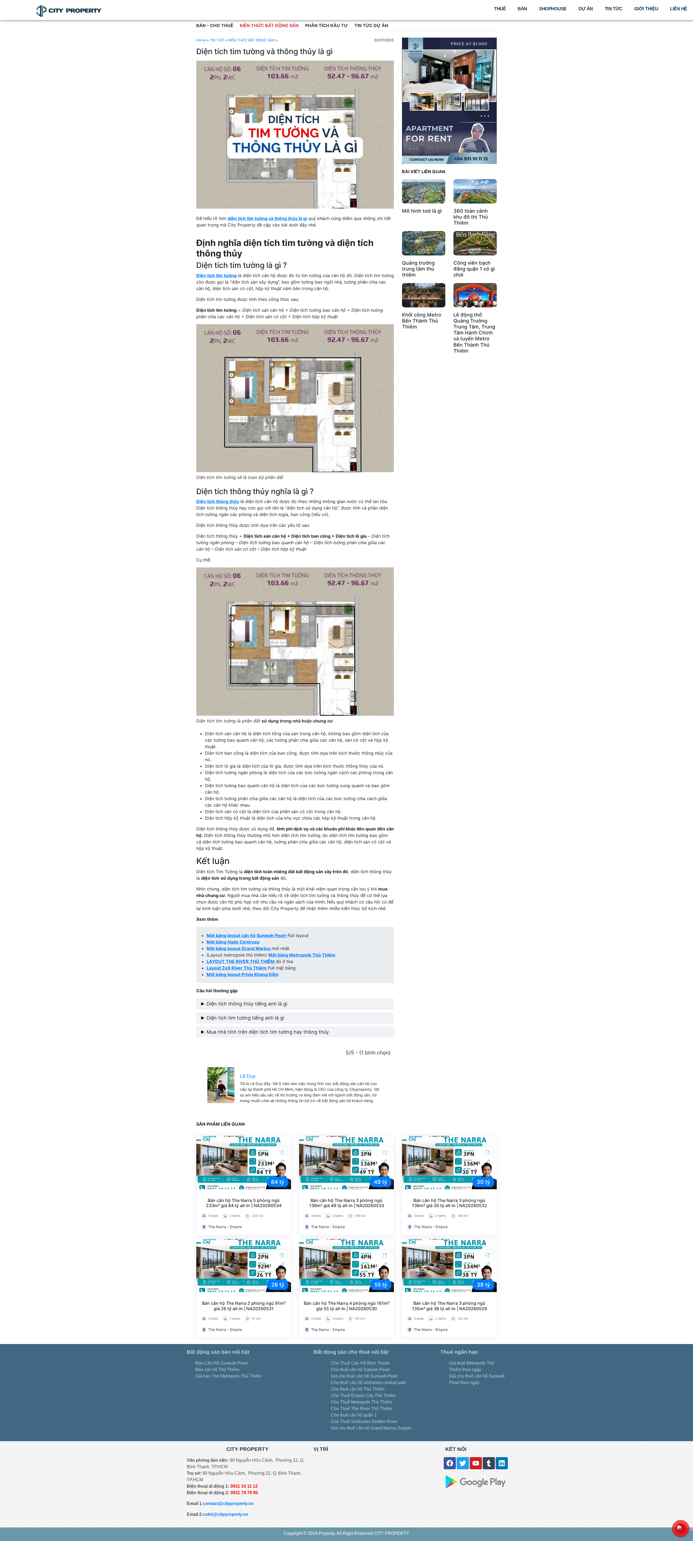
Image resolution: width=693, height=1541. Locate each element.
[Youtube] (476, 1463)
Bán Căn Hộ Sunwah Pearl (221, 1363)
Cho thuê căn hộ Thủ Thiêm (357, 1389)
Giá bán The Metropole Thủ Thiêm (228, 1376)
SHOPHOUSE (553, 8)
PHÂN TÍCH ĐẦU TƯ (326, 25)
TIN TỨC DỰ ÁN (371, 25)
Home (201, 40)
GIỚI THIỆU (646, 8)
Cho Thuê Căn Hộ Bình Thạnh (360, 1363)
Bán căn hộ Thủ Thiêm (217, 1369)
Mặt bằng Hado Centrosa (233, 942)
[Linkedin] (502, 1463)
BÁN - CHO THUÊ (214, 25)
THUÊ (500, 8)
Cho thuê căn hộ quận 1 (354, 1415)
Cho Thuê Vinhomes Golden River (364, 1421)
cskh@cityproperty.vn (225, 1514)
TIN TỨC (613, 8)
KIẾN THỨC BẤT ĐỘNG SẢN (269, 25)
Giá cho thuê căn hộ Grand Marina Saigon (372, 1428)
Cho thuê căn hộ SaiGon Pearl (360, 1369)
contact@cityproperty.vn (228, 1503)
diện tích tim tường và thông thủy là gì (267, 218)
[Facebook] (450, 1463)
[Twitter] (463, 1463)
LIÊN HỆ (678, 8)
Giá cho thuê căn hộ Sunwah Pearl (364, 1376)
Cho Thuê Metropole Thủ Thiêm (361, 1402)
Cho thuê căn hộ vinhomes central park (368, 1382)
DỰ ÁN (585, 8)
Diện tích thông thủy (217, 501)
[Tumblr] (489, 1463)
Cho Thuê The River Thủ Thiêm (361, 1408)
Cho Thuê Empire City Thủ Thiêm (363, 1395)
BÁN (522, 8)
